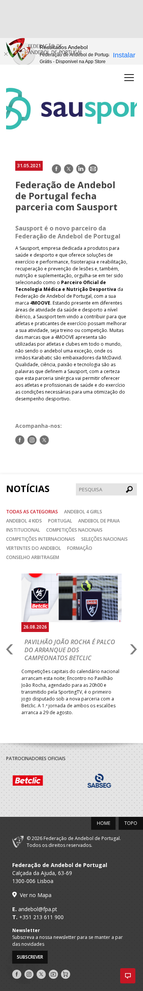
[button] (127, 975)
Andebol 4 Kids (24, 521)
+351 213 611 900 (41, 917)
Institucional (23, 530)
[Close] (5, 54)
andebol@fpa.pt (37, 909)
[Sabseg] (63, 782)
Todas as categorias (32, 511)
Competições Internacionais (40, 539)
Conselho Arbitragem (32, 557)
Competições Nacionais (74, 530)
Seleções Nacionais (104, 539)
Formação (79, 548)
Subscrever (30, 957)
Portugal (60, 521)
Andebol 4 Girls (83, 511)
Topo (130, 823)
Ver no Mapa (35, 895)
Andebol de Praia (99, 521)
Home (103, 823)
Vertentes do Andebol (33, 548)
